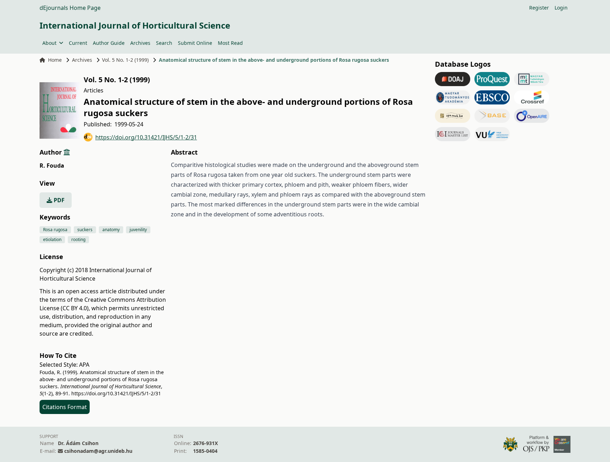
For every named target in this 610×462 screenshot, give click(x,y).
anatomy (111, 230)
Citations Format (64, 407)
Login (561, 7)
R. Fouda (52, 165)
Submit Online (195, 43)
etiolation (52, 239)
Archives (140, 43)
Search (164, 43)
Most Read (230, 43)
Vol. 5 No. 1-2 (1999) (125, 59)
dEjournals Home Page (70, 8)
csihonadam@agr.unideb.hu (98, 451)
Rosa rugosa (55, 230)
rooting (78, 239)
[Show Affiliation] (67, 152)
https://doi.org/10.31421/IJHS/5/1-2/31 (146, 137)
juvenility (138, 230)
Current (78, 43)
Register (539, 7)
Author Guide (109, 43)
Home (55, 59)
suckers (84, 230)
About (49, 43)
